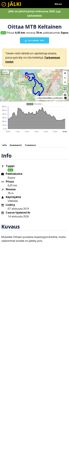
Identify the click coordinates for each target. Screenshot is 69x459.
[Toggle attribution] (65, 98)
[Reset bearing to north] (65, 82)
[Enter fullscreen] (65, 88)
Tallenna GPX (35, 40)
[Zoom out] (65, 77)
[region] (34, 85)
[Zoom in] (65, 73)
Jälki (14, 3)
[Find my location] (65, 95)
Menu (58, 3)
